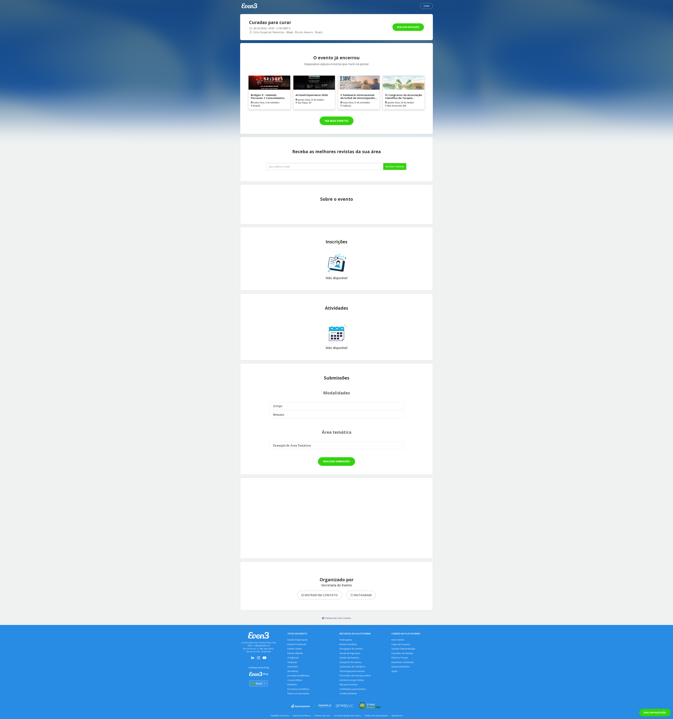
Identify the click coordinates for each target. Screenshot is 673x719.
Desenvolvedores (400, 666)
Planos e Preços (399, 657)
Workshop (292, 671)
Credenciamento (348, 693)
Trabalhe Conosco (279, 715)
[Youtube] (264, 659)
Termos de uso (322, 715)
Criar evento (397, 639)
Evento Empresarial (297, 639)
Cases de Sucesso (400, 644)
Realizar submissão (336, 461)
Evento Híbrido (295, 653)
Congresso (293, 657)
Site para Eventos (348, 684)
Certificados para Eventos (352, 689)
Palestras (292, 684)
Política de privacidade (376, 715)
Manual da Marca (302, 715)
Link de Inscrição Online (351, 680)
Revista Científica (348, 644)
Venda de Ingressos (349, 653)
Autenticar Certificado (402, 662)
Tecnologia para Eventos (352, 671)
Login (426, 6)
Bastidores (397, 715)
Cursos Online (294, 680)
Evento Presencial (296, 644)
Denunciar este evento (338, 618)
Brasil (259, 683)
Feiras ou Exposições (298, 693)
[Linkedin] (252, 659)
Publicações (345, 639)
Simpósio (292, 662)
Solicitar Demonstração (403, 648)
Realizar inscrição (408, 27)
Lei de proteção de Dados (347, 715)
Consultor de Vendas (402, 653)
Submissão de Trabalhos (352, 666)
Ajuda (394, 671)
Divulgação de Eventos (351, 648)
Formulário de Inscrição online (355, 675)
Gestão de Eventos (349, 657)
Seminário (292, 666)
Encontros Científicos (298, 689)
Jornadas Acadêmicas (298, 675)
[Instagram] (258, 659)
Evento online (294, 648)
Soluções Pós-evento (350, 662)
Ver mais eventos (336, 120)
